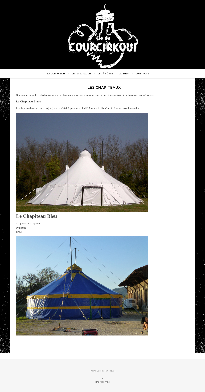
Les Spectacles (82, 73)
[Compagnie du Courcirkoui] (102, 34)
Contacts (142, 73)
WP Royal (110, 370)
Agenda (124, 73)
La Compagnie (56, 73)
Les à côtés (105, 73)
